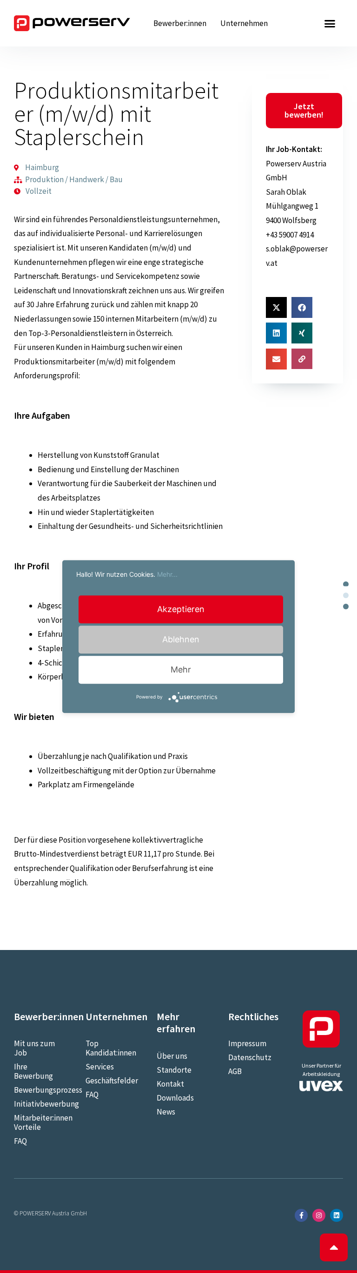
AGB (235, 1071)
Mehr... (167, 574)
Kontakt (170, 1084)
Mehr (181, 669)
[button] (329, 23)
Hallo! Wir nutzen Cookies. (127, 574)
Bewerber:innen (179, 23)
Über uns (172, 1056)
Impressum (247, 1043)
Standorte (174, 1070)
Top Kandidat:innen (107, 1048)
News (166, 1112)
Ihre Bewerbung (33, 1071)
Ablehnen (180, 639)
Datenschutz (249, 1057)
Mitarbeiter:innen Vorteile (36, 1122)
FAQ (20, 1141)
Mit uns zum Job (34, 1048)
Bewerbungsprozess (36, 1090)
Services (100, 1067)
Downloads (175, 1098)
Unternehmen (244, 23)
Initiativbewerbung (36, 1104)
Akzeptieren (181, 609)
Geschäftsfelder (107, 1080)
